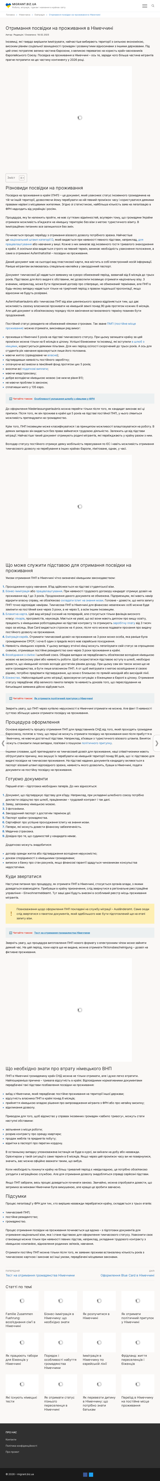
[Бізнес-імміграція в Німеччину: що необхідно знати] (60, 1301)
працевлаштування (49, 591)
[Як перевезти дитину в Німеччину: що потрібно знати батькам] (99, 1384)
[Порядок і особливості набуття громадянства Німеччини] (60, 1342)
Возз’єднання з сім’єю (20, 654)
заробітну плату (124, 623)
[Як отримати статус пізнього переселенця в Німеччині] (60, 1384)
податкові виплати (35, 368)
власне (52, 355)
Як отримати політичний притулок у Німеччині (137, 1318)
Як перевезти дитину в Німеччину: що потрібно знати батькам (99, 1403)
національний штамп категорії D (31, 239)
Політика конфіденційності (21, 1445)
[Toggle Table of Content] (20, 178)
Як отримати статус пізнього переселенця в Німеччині (59, 1403)
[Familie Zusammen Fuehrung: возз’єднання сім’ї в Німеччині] (22, 1301)
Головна (10, 14)
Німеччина (24, 14)
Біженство (13, 677)
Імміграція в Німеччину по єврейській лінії (95, 1359)
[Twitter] (91, 1475)
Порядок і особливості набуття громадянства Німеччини (60, 1362)
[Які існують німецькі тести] (22, 1384)
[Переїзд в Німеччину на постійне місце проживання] (137, 1384)
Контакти (11, 1439)
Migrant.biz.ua (24, 4)
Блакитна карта (16, 614)
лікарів (20, 618)
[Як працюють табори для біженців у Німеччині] (22, 1342)
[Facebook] (85, 1475)
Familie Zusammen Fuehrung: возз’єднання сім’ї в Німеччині (20, 1320)
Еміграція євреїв (17, 636)
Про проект (12, 1451)
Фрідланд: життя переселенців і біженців (134, 1359)
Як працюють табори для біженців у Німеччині (22, 1359)
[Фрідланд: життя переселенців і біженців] (137, 1342)
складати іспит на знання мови (82, 600)
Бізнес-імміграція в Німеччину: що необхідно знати (59, 1318)
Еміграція (40, 14)
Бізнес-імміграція (18, 591)
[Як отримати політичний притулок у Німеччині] (137, 1301)
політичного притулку (97, 743)
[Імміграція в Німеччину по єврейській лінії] (99, 1342)
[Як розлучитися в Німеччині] (99, 1301)
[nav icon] (144, 6)
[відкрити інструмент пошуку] (153, 5)
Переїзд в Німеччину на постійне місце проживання (137, 1401)
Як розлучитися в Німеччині (96, 1316)
